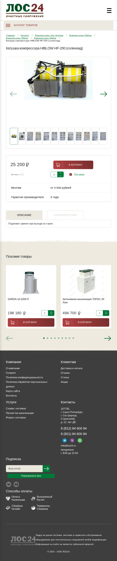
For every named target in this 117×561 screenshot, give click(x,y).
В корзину (76, 164)
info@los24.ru (68, 445)
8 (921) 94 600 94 (74, 434)
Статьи (65, 377)
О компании (13, 368)
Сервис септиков (16, 408)
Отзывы (65, 373)
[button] (44, 338)
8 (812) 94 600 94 (74, 428)
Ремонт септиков (16, 417)
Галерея (11, 373)
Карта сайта (13, 391)
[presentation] (13, 94)
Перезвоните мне (31, 476)
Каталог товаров (25, 25)
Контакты (11, 395)
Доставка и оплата (71, 368)
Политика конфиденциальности (24, 377)
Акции (64, 382)
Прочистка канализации (20, 413)
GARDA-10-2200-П (18, 299)
